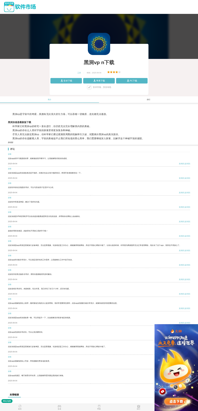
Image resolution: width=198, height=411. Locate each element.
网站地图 (7, 401)
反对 (186, 164)
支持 (180, 164)
